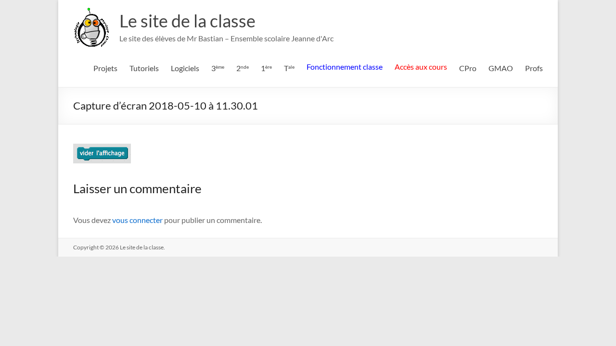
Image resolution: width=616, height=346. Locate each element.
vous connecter (137, 219)
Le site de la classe (187, 20)
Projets (105, 68)
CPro (467, 68)
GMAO (500, 68)
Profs (534, 68)
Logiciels (185, 68)
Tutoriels (144, 68)
